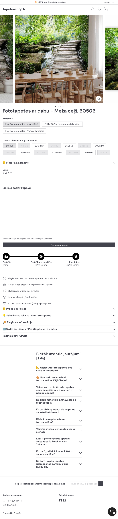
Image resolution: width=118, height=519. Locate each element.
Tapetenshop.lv (14, 9)
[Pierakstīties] (100, 483)
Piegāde (23, 238)
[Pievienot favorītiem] (111, 198)
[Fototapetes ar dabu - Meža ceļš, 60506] (59, 202)
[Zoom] (99, 99)
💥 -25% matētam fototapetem (50, 2)
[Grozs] (106, 9)
